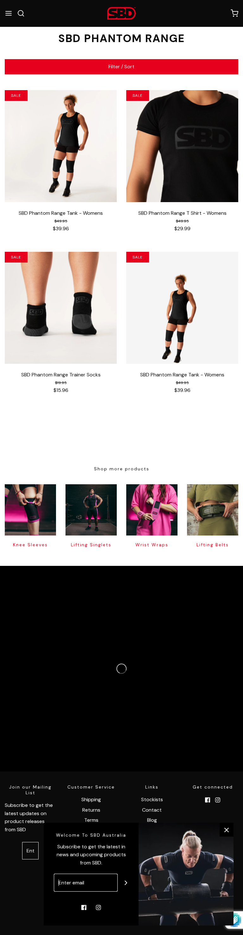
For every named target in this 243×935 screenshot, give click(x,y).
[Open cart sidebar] (234, 13)
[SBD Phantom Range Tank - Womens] (61, 146)
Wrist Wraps (151, 545)
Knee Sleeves (30, 545)
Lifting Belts (212, 545)
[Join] (126, 882)
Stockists (152, 799)
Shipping (91, 799)
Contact (152, 810)
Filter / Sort (121, 66)
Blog (152, 820)
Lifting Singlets (91, 545)
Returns (91, 810)
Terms (91, 820)
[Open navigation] (8, 13)
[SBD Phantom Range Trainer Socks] (61, 308)
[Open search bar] (23, 13)
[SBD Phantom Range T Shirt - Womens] (182, 146)
